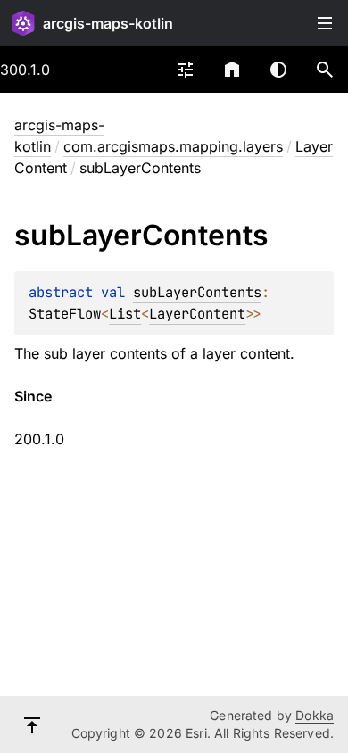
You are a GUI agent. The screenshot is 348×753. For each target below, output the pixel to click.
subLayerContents (197, 292)
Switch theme (278, 69)
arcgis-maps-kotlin (108, 23)
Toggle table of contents (325, 23)
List (125, 313)
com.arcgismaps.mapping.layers (173, 146)
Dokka (314, 715)
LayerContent (197, 313)
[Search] (325, 69)
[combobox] (185, 69)
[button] (325, 69)
